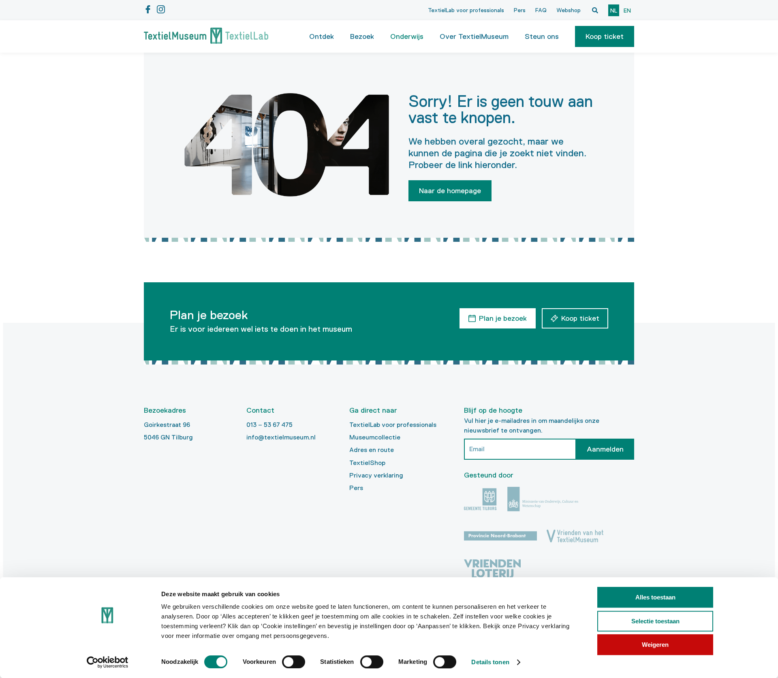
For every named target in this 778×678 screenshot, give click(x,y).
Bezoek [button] (362, 36)
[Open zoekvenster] (595, 10)
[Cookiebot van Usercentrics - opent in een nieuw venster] (107, 662)
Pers (520, 10)
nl (613, 10)
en (627, 10)
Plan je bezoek (503, 318)
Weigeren (655, 644)
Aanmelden (605, 449)
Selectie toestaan (655, 621)
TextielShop (367, 462)
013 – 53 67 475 (269, 424)
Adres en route (371, 449)
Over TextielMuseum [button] (474, 36)
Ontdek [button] (321, 36)
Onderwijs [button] (406, 36)
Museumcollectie (374, 437)
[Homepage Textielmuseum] (206, 36)
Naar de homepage (450, 191)
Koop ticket (605, 36)
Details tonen (490, 662)
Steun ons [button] (542, 36)
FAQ (541, 10)
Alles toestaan (655, 597)
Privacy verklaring (376, 475)
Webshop (568, 10)
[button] (604, 36)
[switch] (293, 661)
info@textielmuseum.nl (281, 437)
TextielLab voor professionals (466, 10)
